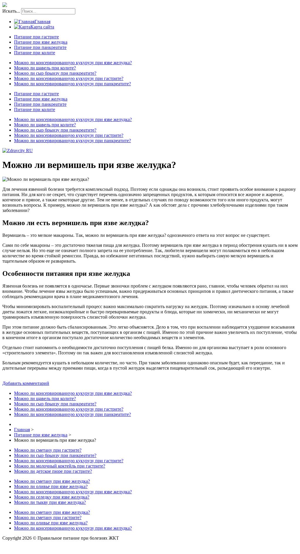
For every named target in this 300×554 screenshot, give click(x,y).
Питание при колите (34, 52)
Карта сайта (42, 26)
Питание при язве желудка (40, 42)
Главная (42, 21)
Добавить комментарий (25, 383)
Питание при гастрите (36, 36)
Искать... (11, 11)
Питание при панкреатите (40, 47)
